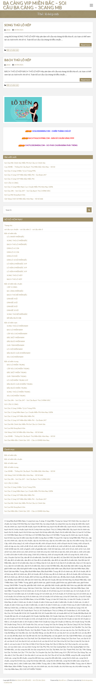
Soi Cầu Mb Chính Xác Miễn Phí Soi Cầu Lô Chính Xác (25, 163)
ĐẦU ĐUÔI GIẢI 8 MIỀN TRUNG (19, 384)
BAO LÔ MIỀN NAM (15, 330)
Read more (85, 45)
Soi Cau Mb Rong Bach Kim (14, 195)
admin (8, 30)
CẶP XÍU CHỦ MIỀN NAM (17, 334)
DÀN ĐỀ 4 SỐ (12, 299)
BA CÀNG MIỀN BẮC (15, 291)
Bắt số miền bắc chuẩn (13, 284)
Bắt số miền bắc (12, 50)
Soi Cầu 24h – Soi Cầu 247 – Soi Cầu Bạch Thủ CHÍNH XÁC (27, 191)
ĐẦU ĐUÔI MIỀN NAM (16, 341)
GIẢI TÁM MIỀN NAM (15, 345)
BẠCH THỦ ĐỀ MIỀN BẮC (17, 295)
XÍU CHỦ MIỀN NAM (15, 357)
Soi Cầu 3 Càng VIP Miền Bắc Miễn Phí (19, 179)
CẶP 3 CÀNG (12, 287)
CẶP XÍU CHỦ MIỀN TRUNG (18, 368)
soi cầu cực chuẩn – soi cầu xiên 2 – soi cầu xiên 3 (23, 229)
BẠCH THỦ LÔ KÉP (17, 60)
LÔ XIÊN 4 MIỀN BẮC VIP (17, 271)
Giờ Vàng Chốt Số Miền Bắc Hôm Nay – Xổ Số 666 (23, 199)
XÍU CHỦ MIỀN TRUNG (16, 396)
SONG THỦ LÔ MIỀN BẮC (17, 240)
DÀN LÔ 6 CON (13, 248)
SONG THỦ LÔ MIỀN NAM (17, 326)
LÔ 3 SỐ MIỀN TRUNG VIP (17, 380)
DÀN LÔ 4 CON (13, 252)
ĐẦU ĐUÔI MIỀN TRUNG (17, 388)
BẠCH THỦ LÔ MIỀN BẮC (17, 244)
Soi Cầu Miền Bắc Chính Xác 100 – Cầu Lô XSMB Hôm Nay (26, 440)
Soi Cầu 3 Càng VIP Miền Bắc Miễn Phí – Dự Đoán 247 (25, 175)
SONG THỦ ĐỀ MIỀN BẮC (17, 314)
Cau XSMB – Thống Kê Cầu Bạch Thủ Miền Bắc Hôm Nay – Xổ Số (29, 167)
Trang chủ (8, 225)
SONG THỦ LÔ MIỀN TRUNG (18, 392)
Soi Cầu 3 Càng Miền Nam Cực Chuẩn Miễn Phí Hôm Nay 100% (28, 187)
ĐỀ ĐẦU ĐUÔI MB (14, 318)
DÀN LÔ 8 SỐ (12, 256)
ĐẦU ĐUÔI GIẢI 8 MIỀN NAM (18, 353)
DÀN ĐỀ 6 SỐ (12, 302)
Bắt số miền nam (10, 323)
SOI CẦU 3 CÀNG (11, 183)
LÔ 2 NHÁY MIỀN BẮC (15, 237)
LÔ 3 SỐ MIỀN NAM (14, 349)
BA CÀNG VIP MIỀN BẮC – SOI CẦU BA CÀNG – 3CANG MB (34, 5)
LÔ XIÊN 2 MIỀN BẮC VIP (17, 264)
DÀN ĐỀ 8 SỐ (12, 306)
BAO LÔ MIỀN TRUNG (16, 365)
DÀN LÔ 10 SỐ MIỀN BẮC (17, 260)
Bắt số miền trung (11, 361)
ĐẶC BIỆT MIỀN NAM (15, 337)
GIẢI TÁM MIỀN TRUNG (16, 376)
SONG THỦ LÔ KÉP (17, 25)
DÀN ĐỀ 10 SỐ (12, 310)
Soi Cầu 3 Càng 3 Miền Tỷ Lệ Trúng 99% (20, 171)
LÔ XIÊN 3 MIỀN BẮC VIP (17, 267)
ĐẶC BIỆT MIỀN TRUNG (16, 372)
